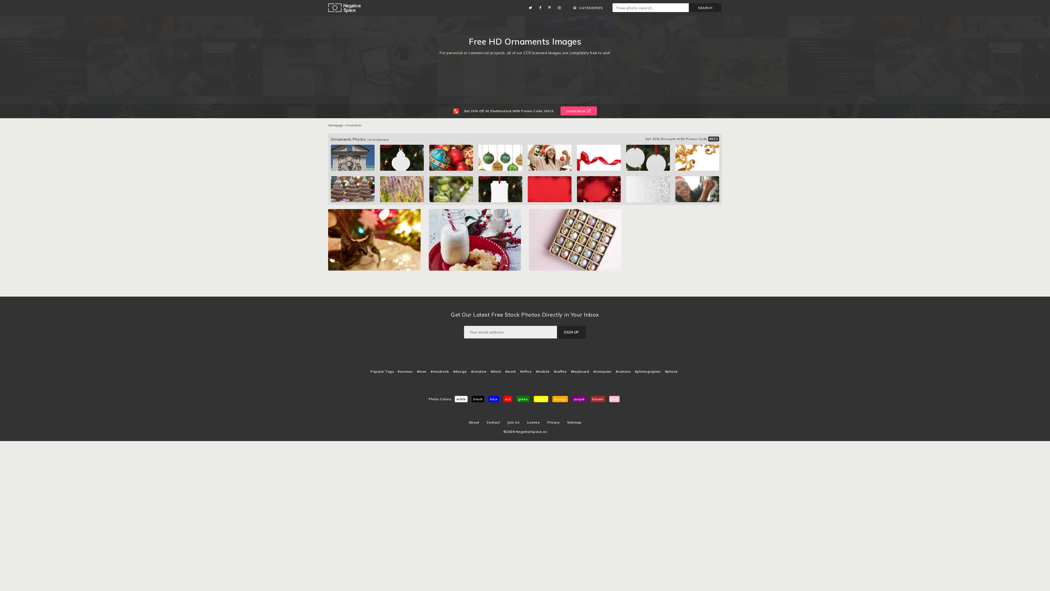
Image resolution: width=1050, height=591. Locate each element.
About (474, 422)
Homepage (335, 125)
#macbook (440, 371)
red (508, 399)
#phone (671, 371)
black (478, 399)
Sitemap (574, 422)
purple (579, 399)
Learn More (577, 111)
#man (422, 371)
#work (510, 371)
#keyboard (580, 371)
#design (460, 371)
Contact (493, 422)
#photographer (648, 371)
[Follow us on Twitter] (532, 8)
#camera (623, 371)
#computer (602, 371)
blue (493, 399)
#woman (405, 371)
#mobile (543, 371)
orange (560, 399)
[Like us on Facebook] (541, 8)
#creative (479, 371)
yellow (541, 399)
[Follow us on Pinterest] (551, 8)
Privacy (553, 422)
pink (614, 399)
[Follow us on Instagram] (561, 8)
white (461, 399)
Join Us (514, 422)
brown (597, 399)
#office (526, 371)
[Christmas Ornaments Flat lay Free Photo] (575, 212)
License (533, 422)
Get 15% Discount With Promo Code (681, 139)
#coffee (560, 371)
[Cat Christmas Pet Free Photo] (374, 212)
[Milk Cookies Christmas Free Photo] (475, 212)
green (523, 399)
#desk (496, 371)
